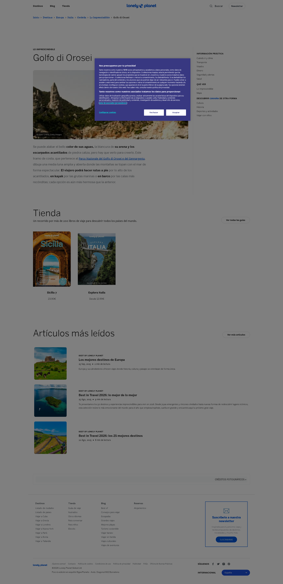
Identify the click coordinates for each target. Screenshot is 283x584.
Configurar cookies (107, 112)
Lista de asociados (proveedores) (113, 103)
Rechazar (154, 112)
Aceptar (176, 112)
